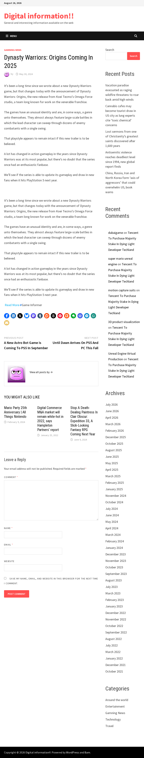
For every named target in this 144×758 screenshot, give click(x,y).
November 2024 (115, 496)
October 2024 (114, 502)
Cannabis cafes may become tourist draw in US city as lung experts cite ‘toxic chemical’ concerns (120, 115)
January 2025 (114, 489)
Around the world (116, 700)
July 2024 (111, 509)
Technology (113, 719)
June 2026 (112, 411)
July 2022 (111, 645)
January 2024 (114, 548)
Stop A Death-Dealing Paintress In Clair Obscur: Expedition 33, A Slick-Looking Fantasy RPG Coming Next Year (84, 421)
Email (8, 544)
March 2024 (112, 535)
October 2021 (114, 671)
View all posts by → (41, 372)
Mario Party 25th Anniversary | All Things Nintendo (15, 412)
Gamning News (12, 50)
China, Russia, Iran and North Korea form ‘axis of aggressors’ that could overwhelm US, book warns (122, 182)
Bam (87, 752)
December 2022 (115, 613)
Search (109, 50)
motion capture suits (122, 290)
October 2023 (114, 567)
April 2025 (111, 470)
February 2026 (114, 431)
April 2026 (111, 418)
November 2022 (115, 619)
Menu (13, 36)
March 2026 (112, 424)
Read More (12, 305)
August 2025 (113, 450)
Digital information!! (39, 16)
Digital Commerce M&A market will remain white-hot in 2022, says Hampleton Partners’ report (50, 419)
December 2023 (115, 554)
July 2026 (111, 404)
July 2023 (111, 587)
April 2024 (111, 528)
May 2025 (111, 463)
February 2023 (114, 600)
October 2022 (114, 626)
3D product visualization (124, 322)
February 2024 (114, 541)
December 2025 (115, 437)
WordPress (72, 752)
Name (8, 528)
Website (9, 561)
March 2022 (112, 652)
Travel (109, 726)
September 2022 (116, 632)
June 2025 (112, 457)
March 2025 (112, 476)
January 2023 (114, 606)
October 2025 (114, 444)
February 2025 (114, 483)
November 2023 (115, 561)
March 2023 (112, 593)
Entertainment (115, 706)
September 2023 (116, 574)
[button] (6, 315)
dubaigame (115, 233)
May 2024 (111, 522)
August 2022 (113, 639)
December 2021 (115, 665)
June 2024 (112, 515)
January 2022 (114, 658)
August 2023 (113, 580)
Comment (11, 477)
